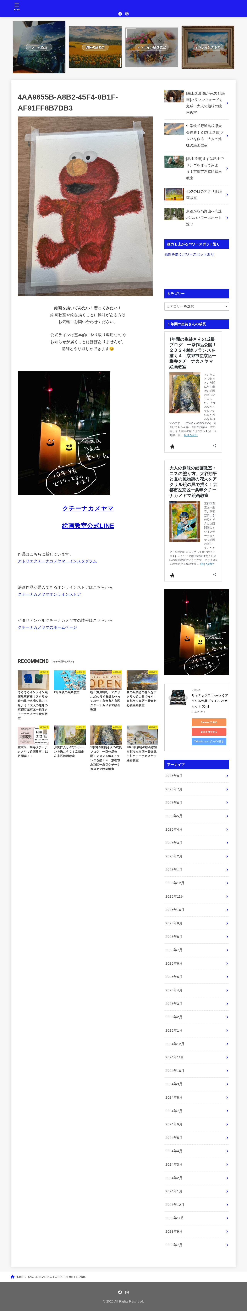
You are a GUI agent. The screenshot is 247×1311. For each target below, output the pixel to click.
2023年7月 (174, 1245)
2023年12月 (175, 1205)
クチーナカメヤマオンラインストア (49, 594)
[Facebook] (120, 13)
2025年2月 (174, 1017)
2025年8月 (174, 937)
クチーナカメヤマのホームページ (47, 627)
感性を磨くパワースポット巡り (189, 254)
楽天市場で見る (208, 731)
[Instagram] (127, 13)
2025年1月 (174, 1030)
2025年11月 (174, 896)
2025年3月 (174, 1004)
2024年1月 (174, 1191)
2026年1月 (174, 870)
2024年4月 (174, 1151)
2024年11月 (174, 1057)
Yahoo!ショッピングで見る (209, 741)
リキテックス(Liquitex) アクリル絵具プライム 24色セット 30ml (210, 701)
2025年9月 (174, 923)
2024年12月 (175, 1044)
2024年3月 (174, 1164)
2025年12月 (175, 883)
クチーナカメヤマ (88, 508)
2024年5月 (174, 1138)
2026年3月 (174, 843)
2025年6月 (174, 963)
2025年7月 (174, 950)
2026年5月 (174, 816)
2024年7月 (174, 1111)
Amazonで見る (209, 722)
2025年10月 (175, 910)
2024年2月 (174, 1178)
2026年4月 (174, 829)
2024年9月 (174, 1084)
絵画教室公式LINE (88, 525)
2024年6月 (174, 1124)
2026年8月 (174, 776)
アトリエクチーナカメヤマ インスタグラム (57, 561)
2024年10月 (175, 1071)
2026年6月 (174, 803)
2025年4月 (174, 990)
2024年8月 (174, 1097)
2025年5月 (174, 977)
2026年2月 (174, 856)
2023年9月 (174, 1231)
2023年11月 (174, 1218)
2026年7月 (174, 789)
